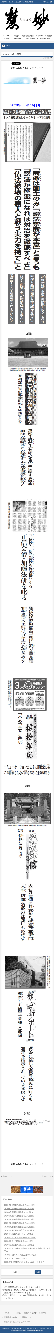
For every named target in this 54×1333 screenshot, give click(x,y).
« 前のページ (6, 1176)
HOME (7, 36)
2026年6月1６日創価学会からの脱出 (19, 1216)
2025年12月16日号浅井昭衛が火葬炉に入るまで (24, 1262)
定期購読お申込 (10, 1317)
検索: (15, 1272)
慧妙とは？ (18, 38)
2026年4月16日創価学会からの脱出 (19, 1230)
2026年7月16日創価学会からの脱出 (19, 1209)
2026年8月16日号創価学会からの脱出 (20, 1205)
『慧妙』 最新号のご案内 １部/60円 (28, 36)
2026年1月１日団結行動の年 (16, 1258)
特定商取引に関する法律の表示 (38, 38)
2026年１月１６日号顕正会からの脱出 (20, 1255)
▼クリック (37, 68)
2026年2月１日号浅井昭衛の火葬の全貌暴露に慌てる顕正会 (27, 1249)
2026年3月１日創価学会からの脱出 (19, 1241)
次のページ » (47, 1176)
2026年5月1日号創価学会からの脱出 (19, 1227)
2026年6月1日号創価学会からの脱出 (19, 1219)
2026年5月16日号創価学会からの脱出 (20, 1223)
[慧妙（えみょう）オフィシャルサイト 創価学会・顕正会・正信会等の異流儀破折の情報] (27, 29)
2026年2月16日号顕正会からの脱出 (19, 1245)
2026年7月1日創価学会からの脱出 (18, 1212)
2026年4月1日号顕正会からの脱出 (18, 1234)
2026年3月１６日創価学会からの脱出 (20, 1237)
